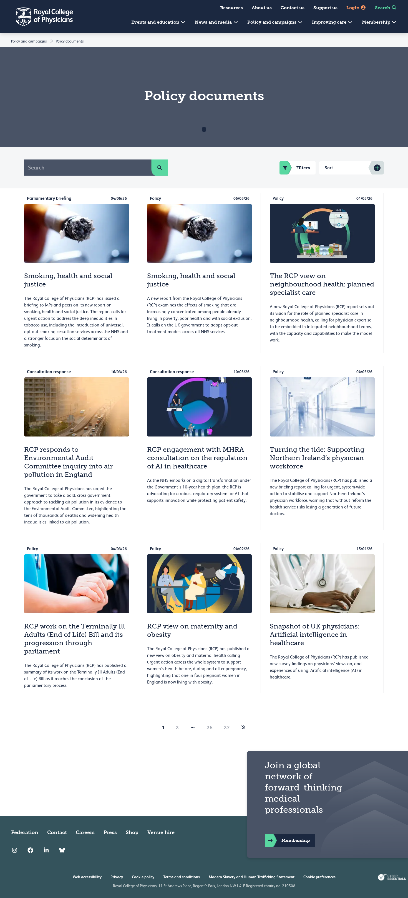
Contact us (292, 7)
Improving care (329, 22)
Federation (24, 832)
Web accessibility (87, 877)
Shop (132, 832)
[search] (159, 167)
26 (209, 728)
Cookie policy (143, 877)
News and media (214, 22)
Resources (231, 7)
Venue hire (161, 832)
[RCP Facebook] (30, 850)
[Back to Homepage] (40, 17)
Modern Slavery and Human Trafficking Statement (251, 877)
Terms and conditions (181, 877)
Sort (329, 167)
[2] (243, 727)
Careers (85, 832)
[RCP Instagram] (14, 850)
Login (353, 7)
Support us (325, 7)
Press (110, 832)
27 (227, 728)
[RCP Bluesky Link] (62, 850)
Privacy (116, 877)
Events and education (155, 22)
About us (262, 7)
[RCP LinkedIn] (46, 850)
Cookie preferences (319, 877)
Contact (57, 832)
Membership (376, 22)
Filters (303, 167)
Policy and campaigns (272, 22)
